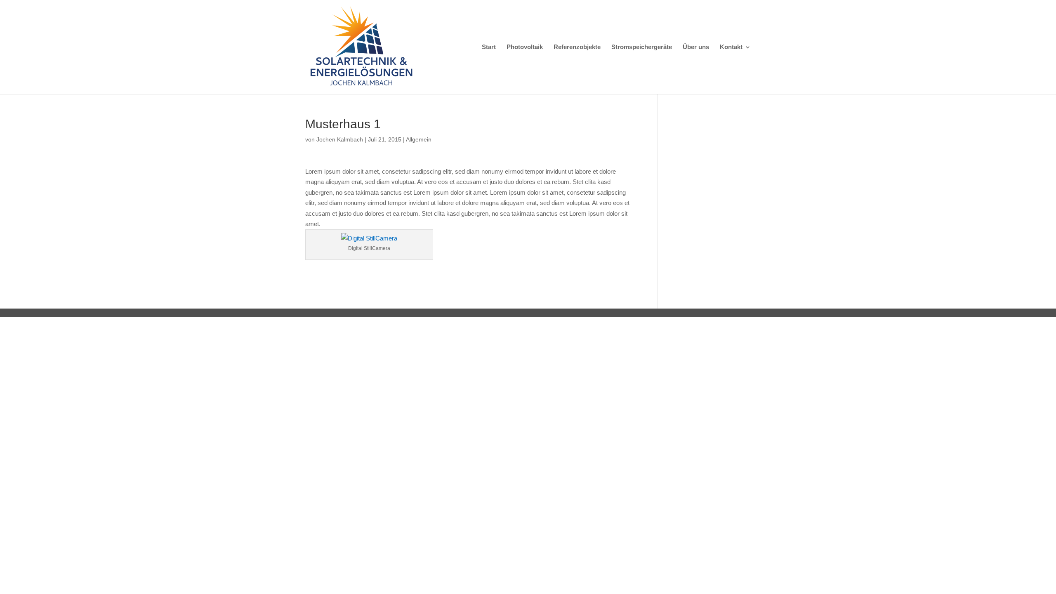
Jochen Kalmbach (339, 139)
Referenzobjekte (577, 47)
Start (489, 47)
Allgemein (418, 139)
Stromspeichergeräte (641, 47)
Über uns (696, 47)
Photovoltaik (525, 47)
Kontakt (731, 47)
